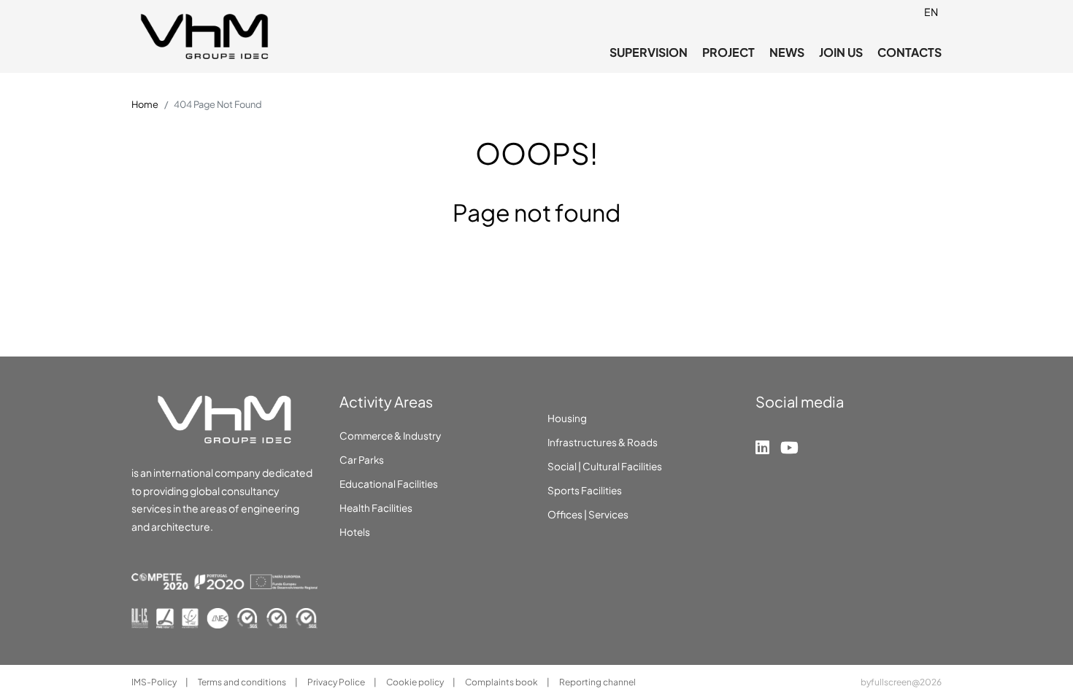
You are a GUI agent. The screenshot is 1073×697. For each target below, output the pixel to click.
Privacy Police (336, 682)
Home (144, 104)
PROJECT (728, 52)
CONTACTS (909, 52)
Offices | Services (587, 514)
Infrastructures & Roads (602, 442)
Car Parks (361, 459)
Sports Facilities (584, 490)
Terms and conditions (243, 682)
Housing (567, 418)
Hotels (354, 532)
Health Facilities (375, 508)
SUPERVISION (648, 52)
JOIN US (841, 52)
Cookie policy (415, 682)
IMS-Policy (154, 682)
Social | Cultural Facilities (604, 466)
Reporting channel (597, 682)
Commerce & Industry (390, 435)
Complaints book (502, 682)
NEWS (786, 52)
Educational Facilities (388, 484)
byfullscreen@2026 (901, 682)
